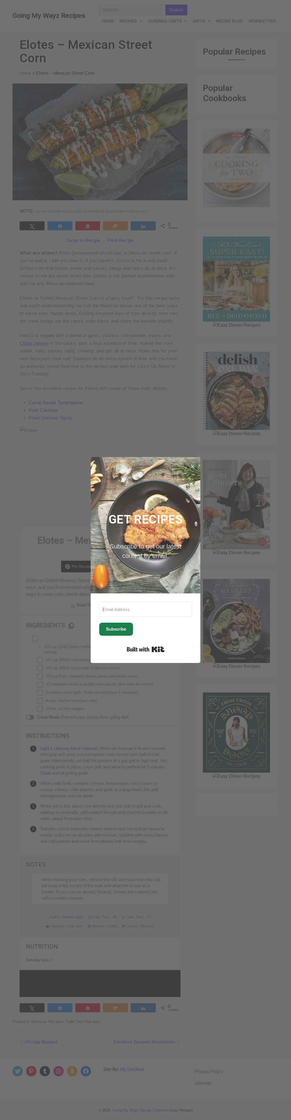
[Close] (192, 465)
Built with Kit (146, 649)
